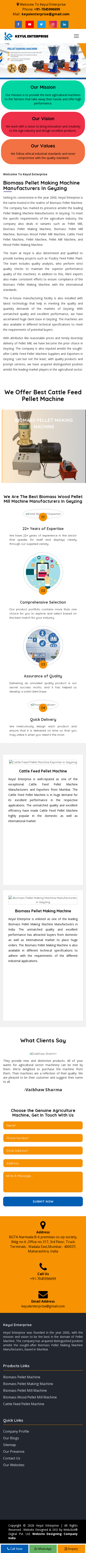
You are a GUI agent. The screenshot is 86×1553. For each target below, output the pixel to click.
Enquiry (72, 1549)
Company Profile (16, 1431)
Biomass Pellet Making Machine (28, 1383)
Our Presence (13, 1451)
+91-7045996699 (47, 9)
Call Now (15, 1549)
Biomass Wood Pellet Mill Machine (30, 1397)
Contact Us (11, 1458)
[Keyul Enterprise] (26, 35)
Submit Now (43, 1201)
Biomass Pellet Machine (21, 1377)
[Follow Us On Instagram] (53, 24)
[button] (6, 61)
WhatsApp (44, 1549)
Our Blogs (11, 1438)
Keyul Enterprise (17, 1325)
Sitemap (9, 1444)
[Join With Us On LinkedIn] (64, 24)
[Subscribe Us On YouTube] (29, 24)
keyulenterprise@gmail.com (46, 14)
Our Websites (13, 1465)
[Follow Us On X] (41, 24)
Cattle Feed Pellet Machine (23, 1404)
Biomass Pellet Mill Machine (25, 1390)
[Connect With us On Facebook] (18, 24)
